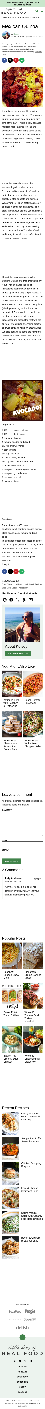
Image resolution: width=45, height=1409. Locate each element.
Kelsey (16, 34)
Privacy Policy (9, 1403)
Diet (4, 584)
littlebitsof (18, 584)
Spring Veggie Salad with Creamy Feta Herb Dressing (32, 1216)
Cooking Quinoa (10, 281)
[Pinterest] (31, 1361)
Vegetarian (23, 588)
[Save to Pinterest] (16, 60)
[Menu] (42, 11)
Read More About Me (18, 653)
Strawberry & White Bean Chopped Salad (33, 743)
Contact (22, 1392)
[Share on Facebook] (4, 60)
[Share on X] (10, 60)
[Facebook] (19, 1361)
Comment (7, 810)
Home (5, 17)
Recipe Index (16, 17)
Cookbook (22, 1377)
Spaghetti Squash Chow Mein (11, 975)
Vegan (15, 588)
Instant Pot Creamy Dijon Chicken (11, 1058)
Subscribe (22, 1382)
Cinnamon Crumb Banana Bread (32, 975)
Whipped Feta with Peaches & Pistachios (11, 703)
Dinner (35, 17)
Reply (37, 879)
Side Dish (6, 588)
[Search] (37, 11)
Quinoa (29, 187)
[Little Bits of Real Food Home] (13, 10)
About (22, 1387)
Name (5, 840)
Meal (27, 17)
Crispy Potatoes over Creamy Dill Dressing (30, 1116)
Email (5, 850)
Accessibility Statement (23, 1403)
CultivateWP (22, 1406)
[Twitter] (25, 1361)
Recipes (38, 584)
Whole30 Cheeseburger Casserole (32, 1058)
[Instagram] (14, 1361)
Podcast (22, 1372)
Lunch (25, 584)
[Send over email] (22, 60)
